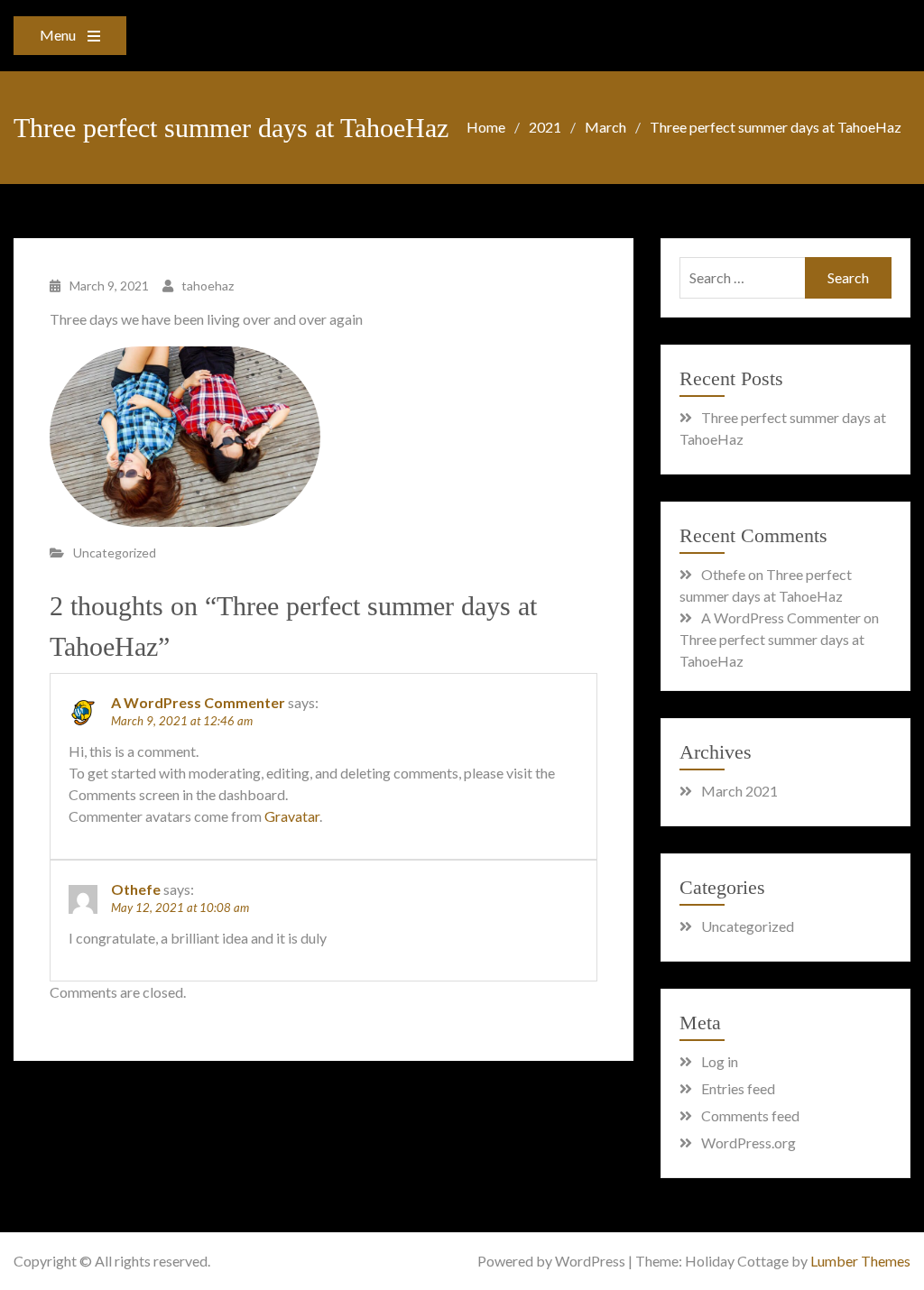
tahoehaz (207, 285)
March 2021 (739, 790)
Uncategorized (114, 552)
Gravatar (291, 816)
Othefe (136, 889)
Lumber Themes (860, 1260)
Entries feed (738, 1088)
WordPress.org (748, 1142)
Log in (719, 1061)
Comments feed (750, 1115)
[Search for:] (785, 277)
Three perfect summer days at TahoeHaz (782, 428)
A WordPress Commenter (198, 702)
